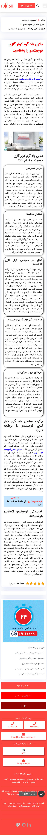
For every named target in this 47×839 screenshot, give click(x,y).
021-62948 (12, 726)
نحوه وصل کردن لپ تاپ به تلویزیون (31, 673)
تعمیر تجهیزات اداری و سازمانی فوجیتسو (29, 668)
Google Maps (23, 763)
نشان (23, 752)
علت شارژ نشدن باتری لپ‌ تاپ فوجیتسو (29, 652)
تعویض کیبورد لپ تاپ (36, 647)
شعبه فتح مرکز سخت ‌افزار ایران (33, 663)
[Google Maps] (23, 760)
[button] (45, 6)
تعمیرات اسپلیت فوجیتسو (34, 24)
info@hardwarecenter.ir (23, 737)
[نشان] (23, 749)
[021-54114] (34, 723)
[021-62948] (12, 723)
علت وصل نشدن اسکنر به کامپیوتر (31, 658)
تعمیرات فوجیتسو (29, 20)
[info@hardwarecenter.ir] (23, 734)
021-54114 (34, 726)
